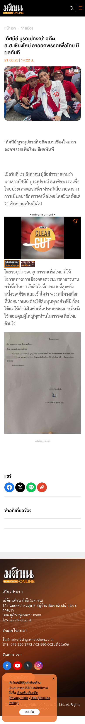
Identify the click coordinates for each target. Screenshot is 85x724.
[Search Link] (72, 8)
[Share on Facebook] (9, 487)
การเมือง (26, 28)
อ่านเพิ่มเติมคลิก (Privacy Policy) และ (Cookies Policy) (29, 698)
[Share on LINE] (31, 487)
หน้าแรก (10, 28)
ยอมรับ (29, 712)
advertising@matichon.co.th (32, 639)
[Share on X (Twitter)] (20, 487)
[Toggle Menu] (79, 8)
